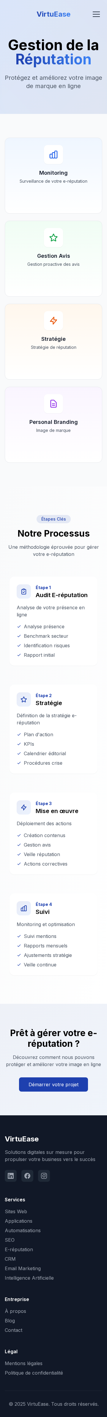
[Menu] (96, 14)
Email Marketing (23, 1268)
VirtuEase (22, 1139)
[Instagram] (44, 1176)
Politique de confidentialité (34, 1373)
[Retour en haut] (90, 1406)
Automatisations (23, 1230)
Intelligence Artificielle (29, 1278)
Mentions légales (24, 1363)
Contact (13, 1330)
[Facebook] (27, 1176)
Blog (10, 1321)
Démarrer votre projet (53, 1084)
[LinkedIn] (11, 1176)
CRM (10, 1259)
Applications (18, 1221)
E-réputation (19, 1249)
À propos (15, 1311)
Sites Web (16, 1211)
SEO (10, 1240)
